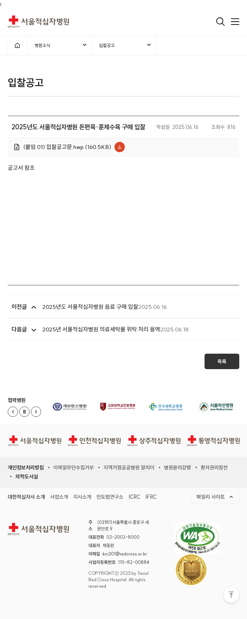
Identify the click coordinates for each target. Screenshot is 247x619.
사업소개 (59, 496)
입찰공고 (106, 47)
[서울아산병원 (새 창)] (216, 407)
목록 (221, 361)
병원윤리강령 (177, 467)
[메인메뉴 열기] (235, 21)
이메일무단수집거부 (73, 467)
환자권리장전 (214, 467)
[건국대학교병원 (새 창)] (168, 407)
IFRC (151, 496)
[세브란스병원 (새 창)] (72, 407)
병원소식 (42, 47)
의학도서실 (26, 476)
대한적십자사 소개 (26, 496)
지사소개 (82, 496)
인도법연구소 (110, 496)
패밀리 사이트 (218, 496)
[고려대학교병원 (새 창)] (120, 407)
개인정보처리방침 (26, 467)
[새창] (202, 538)
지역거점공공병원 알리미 (129, 467)
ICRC (134, 496)
